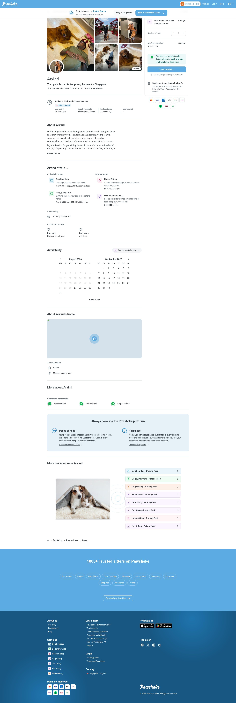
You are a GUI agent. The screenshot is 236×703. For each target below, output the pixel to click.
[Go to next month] (128, 259)
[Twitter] (148, 645)
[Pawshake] (10, 3)
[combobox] (127, 250)
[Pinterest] (159, 645)
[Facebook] (142, 645)
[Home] (48, 540)
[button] (167, 59)
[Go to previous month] (60, 259)
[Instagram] (153, 645)
